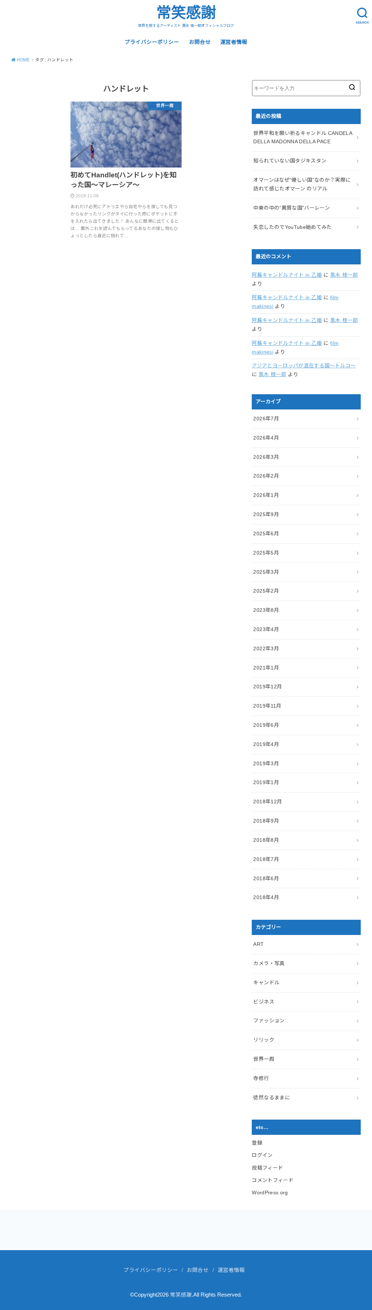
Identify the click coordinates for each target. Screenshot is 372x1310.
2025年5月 (266, 553)
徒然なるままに (271, 1097)
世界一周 (263, 1059)
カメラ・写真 (268, 963)
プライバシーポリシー (152, 42)
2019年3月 (266, 763)
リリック (263, 1040)
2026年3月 (266, 457)
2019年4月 (266, 744)
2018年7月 (266, 859)
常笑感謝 (186, 12)
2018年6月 (266, 878)
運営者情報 (233, 42)
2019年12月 (267, 686)
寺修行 (261, 1078)
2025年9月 (266, 514)
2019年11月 (267, 706)
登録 (257, 1143)
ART (258, 944)
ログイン (262, 1155)
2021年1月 (266, 668)
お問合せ (200, 42)
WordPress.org (270, 1192)
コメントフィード (273, 1180)
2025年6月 (266, 533)
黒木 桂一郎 (344, 275)
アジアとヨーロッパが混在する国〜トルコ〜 (304, 365)
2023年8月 (266, 610)
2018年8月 (266, 840)
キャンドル (266, 982)
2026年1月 (266, 495)
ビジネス (263, 1002)
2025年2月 (266, 591)
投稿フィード (267, 1168)
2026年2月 (266, 476)
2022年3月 (266, 648)
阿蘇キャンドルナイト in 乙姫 (287, 275)
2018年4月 (266, 897)
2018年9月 (266, 821)
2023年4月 (266, 629)
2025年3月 (266, 572)
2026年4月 (266, 438)
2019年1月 (266, 782)
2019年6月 (266, 725)
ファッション (268, 1020)
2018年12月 (267, 801)
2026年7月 (266, 418)
